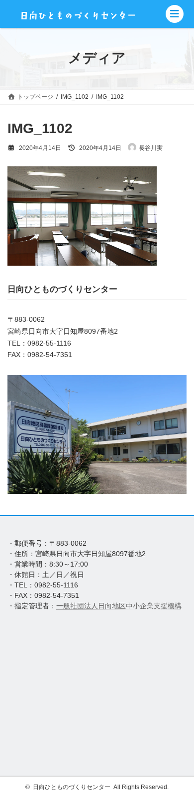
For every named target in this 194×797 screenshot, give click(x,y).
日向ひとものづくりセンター (71, 787)
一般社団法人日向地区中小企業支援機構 (119, 606)
